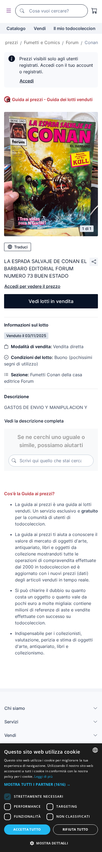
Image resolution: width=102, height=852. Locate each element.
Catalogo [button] (16, 28)
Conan (91, 42)
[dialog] (51, 797)
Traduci (20, 247)
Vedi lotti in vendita (51, 301)
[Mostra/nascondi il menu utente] (7, 11)
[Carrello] (94, 10)
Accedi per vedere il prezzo (32, 286)
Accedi (27, 81)
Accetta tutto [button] (27, 829)
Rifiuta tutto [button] (75, 829)
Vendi (40, 28)
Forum (72, 42)
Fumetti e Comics (42, 42)
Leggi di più (43, 776)
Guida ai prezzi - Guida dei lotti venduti (52, 99)
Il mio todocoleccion (74, 28)
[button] (51, 784)
